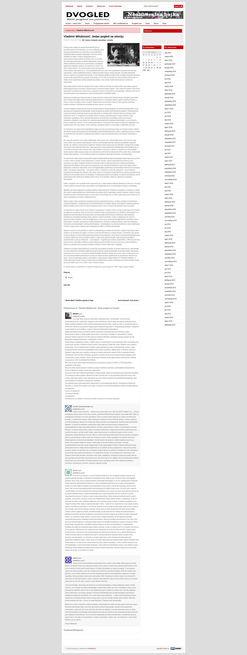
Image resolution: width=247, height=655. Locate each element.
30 (160, 68)
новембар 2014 (170, 254)
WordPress (92, 648)
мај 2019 (168, 83)
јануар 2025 (169, 68)
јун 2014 (168, 273)
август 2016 (169, 183)
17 (143, 65)
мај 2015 (168, 232)
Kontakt (89, 6)
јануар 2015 (169, 247)
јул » (148, 70)
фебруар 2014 (170, 280)
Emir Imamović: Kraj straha (129, 300)
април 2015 (169, 235)
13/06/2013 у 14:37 (79, 409)
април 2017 (169, 157)
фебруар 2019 (170, 94)
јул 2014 (168, 269)
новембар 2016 (170, 172)
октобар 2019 (170, 75)
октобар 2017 (170, 146)
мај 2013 (168, 314)
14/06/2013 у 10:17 (79, 560)
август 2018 (169, 109)
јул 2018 (168, 112)
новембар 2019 (170, 71)
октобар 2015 (170, 217)
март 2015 (168, 239)
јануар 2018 (169, 135)
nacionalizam (102, 40)
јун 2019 (168, 79)
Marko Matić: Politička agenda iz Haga (78, 300)
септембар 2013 (171, 299)
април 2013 (169, 317)
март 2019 (168, 90)
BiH (83, 40)
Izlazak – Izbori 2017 (73, 23)
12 (149, 62)
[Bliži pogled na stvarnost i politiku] (88, 20)
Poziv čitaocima (115, 6)
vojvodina (110, 40)
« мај (144, 70)
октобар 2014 (170, 258)
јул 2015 (168, 224)
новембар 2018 (170, 105)
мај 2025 (168, 53)
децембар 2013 (170, 287)
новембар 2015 (170, 213)
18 (146, 65)
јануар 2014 (169, 284)
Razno (156, 23)
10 (143, 62)
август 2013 (169, 302)
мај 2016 (168, 191)
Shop (164, 23)
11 (146, 62)
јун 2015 (168, 228)
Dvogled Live (137, 23)
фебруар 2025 (170, 64)
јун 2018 (168, 116)
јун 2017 (168, 150)
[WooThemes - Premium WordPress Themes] (175, 648)
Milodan (75, 314)
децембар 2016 (170, 168)
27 (152, 68)
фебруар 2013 (170, 325)
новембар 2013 (170, 291)
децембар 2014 (170, 250)
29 (157, 68)
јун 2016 (168, 187)
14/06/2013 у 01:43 (79, 473)
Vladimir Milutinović (85, 30)
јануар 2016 (169, 206)
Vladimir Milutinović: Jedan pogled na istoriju (93, 36)
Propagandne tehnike (101, 23)
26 (149, 68)
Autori (87, 23)
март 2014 (168, 276)
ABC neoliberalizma (120, 23)
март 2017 (168, 161)
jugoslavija (94, 40)
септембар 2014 (171, 261)
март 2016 (168, 198)
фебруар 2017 (170, 165)
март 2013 (168, 321)
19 (149, 65)
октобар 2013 (170, 295)
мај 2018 (168, 120)
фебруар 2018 (170, 131)
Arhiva (79, 6)
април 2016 (169, 194)
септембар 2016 (171, 179)
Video (147, 23)
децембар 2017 (170, 138)
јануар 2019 (169, 97)
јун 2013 (168, 310)
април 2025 (169, 56)
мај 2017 (168, 153)
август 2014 (169, 265)
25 (146, 68)
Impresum (69, 6)
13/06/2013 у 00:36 (79, 316)
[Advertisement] (158, 38)
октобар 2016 (170, 176)
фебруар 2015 (170, 243)
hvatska (87, 40)
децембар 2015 (170, 209)
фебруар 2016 (170, 202)
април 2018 (169, 124)
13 (152, 62)
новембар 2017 (170, 142)
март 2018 (168, 127)
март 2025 (168, 60)
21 (154, 65)
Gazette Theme (162, 648)
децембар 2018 (170, 101)
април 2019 (169, 86)
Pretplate (101, 6)
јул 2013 (168, 306)
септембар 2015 (171, 220)
